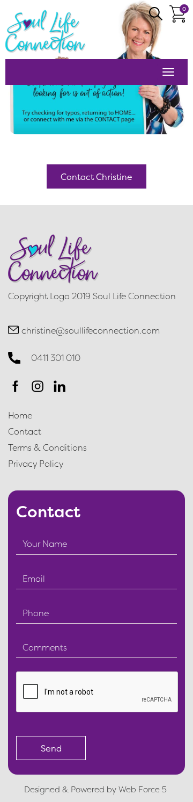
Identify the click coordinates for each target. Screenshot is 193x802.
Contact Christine (96, 177)
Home (20, 415)
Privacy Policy (35, 463)
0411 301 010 (55, 358)
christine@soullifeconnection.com (90, 330)
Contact (24, 431)
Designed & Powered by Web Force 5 (96, 789)
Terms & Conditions (47, 447)
